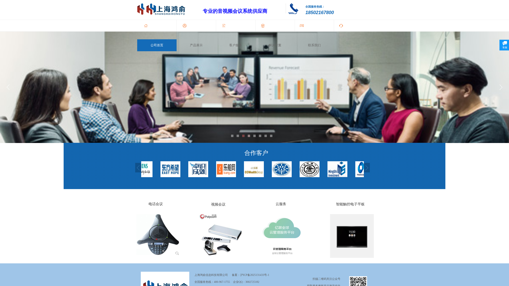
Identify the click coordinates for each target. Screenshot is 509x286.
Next (367, 167)
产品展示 (196, 45)
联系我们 (314, 45)
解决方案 (275, 45)
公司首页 (157, 45)
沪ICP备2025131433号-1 (254, 274)
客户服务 (235, 45)
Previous (138, 167)
